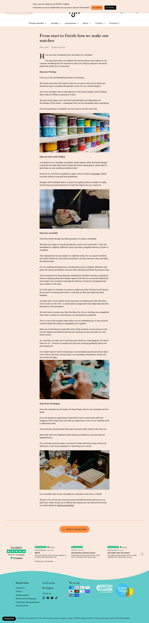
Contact (99, 23)
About (86, 23)
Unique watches (36, 23)
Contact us (20, 588)
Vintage (54, 23)
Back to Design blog (76, 529)
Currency (113, 23)
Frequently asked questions (27, 602)
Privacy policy (22, 605)
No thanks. (110, 7)
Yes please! (97, 7)
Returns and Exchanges (26, 598)
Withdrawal (9, 619)
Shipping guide (22, 595)
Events (19, 591)
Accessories (70, 23)
